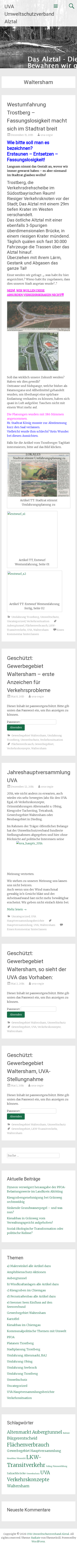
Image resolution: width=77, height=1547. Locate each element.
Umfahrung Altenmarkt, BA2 (27, 1355)
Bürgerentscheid (22, 1438)
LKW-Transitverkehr (44, 1128)
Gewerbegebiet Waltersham (28, 735)
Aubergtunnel (15, 625)
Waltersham (41, 629)
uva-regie (47, 135)
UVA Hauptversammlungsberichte (30, 1392)
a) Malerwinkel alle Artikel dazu (29, 1266)
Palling (49, 1466)
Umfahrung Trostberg (25, 617)
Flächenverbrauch (36, 625)
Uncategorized (16, 621)
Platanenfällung (60, 1466)
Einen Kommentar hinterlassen (27, 929)
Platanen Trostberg (20, 1343)
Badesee (66, 1433)
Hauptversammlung (20, 925)
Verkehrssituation (38, 621)
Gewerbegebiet (44, 744)
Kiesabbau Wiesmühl (16, 1458)
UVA (29, 629)
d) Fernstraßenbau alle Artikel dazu (31, 1296)
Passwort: (14, 722)
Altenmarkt (19, 1432)
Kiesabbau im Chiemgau (24, 1325)
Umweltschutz (49, 617)
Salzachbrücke (16, 1473)
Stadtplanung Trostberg (23, 1349)
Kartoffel (13, 1319)
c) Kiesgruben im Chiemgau (26, 1290)
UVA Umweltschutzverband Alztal (29, 14)
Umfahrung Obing (20, 1361)
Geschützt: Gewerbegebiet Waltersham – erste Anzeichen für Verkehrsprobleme (30, 674)
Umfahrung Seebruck (22, 1367)
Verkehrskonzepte (18, 748)
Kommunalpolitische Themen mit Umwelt (36, 1331)
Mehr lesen (17, 909)
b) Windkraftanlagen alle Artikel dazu (33, 1284)
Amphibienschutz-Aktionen (26, 1272)
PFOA (11, 1337)
